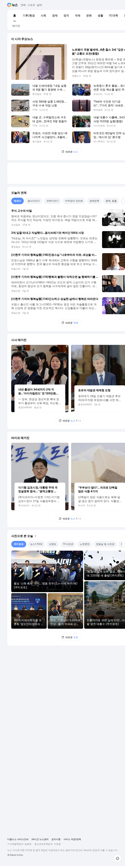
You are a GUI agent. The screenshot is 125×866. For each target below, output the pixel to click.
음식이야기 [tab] (34, 200)
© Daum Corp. (15, 854)
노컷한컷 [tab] (85, 544)
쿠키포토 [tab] (19, 544)
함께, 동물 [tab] (111, 200)
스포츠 (31, 5)
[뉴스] (15, 5)
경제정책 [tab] (94, 200)
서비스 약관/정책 (72, 839)
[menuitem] (14, 15)
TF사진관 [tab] (68, 544)
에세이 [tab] (17, 200)
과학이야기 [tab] (52, 200)
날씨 (39, 5)
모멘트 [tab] (52, 544)
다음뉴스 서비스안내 (17, 839)
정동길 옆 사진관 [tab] (105, 544)
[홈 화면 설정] (117, 858)
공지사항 (56, 839)
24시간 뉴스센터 (40, 839)
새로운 (71, 151)
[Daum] (9, 5)
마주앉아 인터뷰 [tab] (74, 200)
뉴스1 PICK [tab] (36, 544)
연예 (23, 5)
